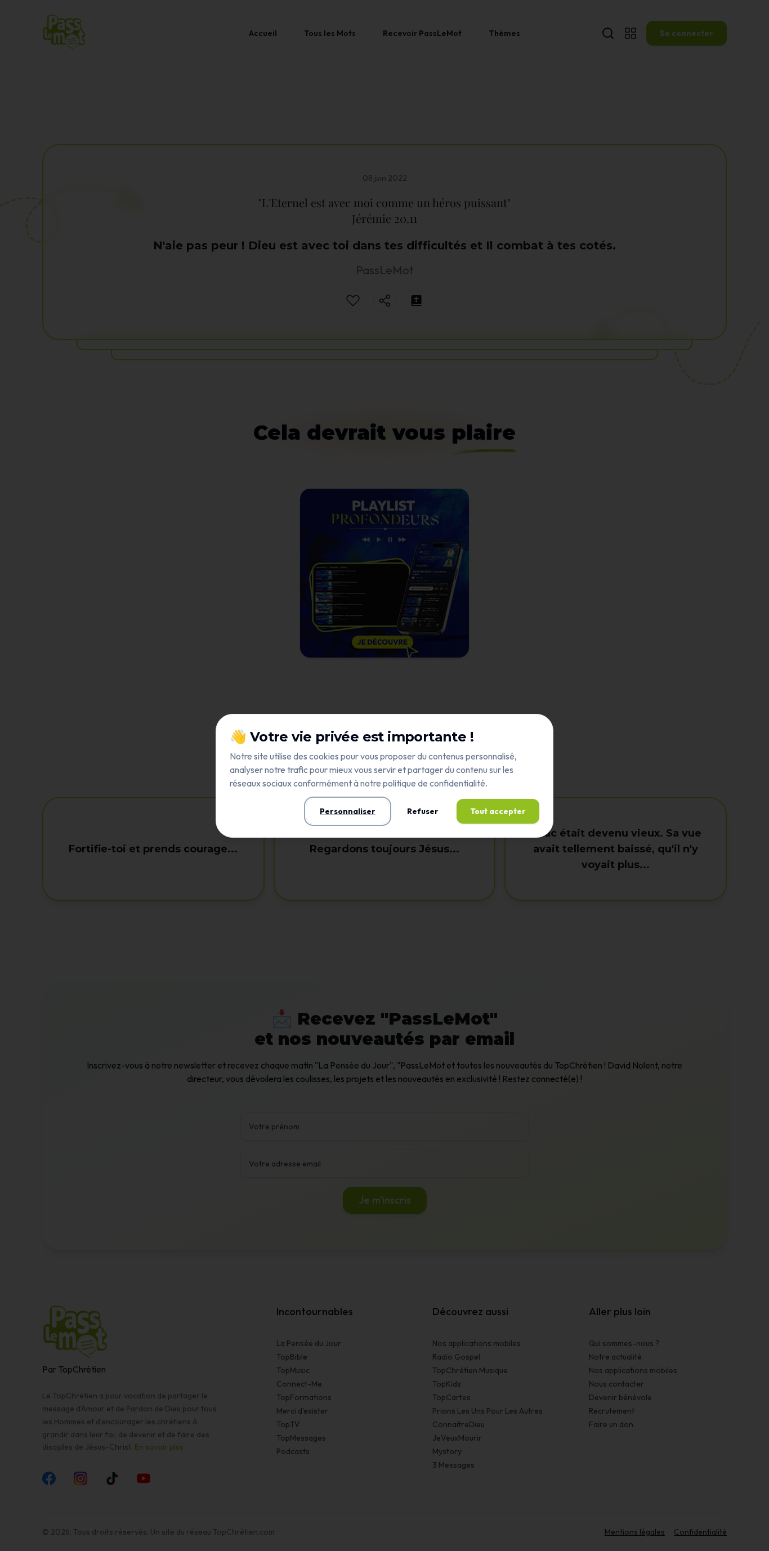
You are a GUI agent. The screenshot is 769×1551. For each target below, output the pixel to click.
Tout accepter (498, 811)
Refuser (423, 811)
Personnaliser (347, 811)
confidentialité (457, 783)
